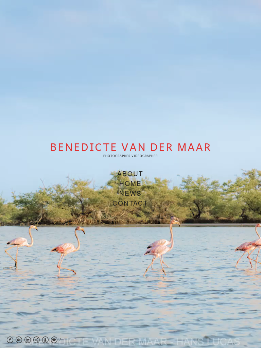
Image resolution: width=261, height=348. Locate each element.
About (130, 173)
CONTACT (130, 202)
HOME (130, 183)
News (130, 192)
